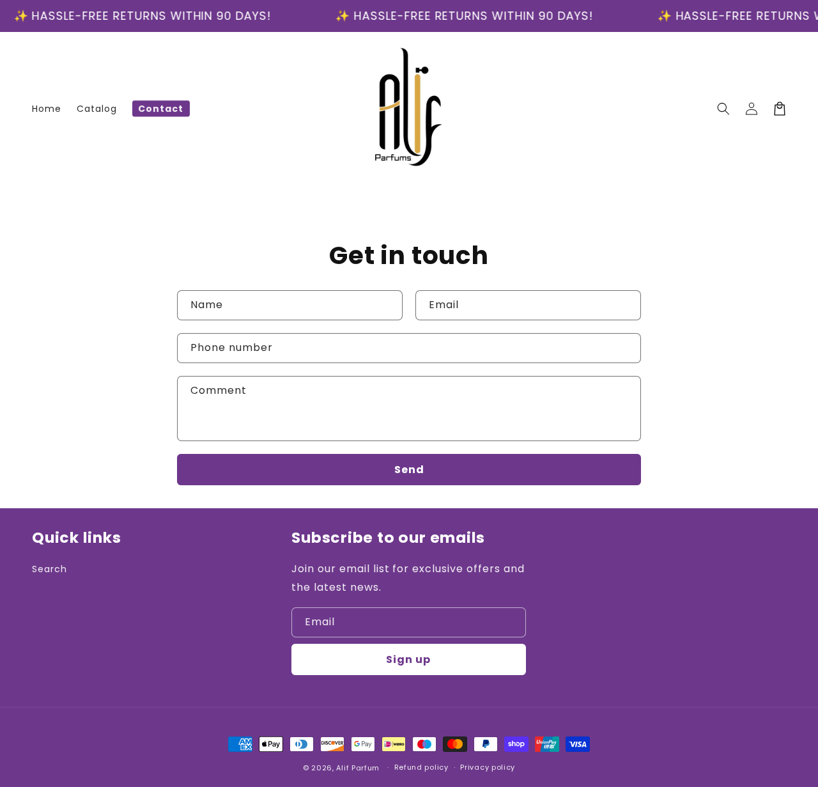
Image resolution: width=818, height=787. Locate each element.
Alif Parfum (358, 768)
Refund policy (421, 767)
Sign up (408, 659)
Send (409, 469)
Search (49, 569)
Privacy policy (487, 767)
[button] (723, 109)
